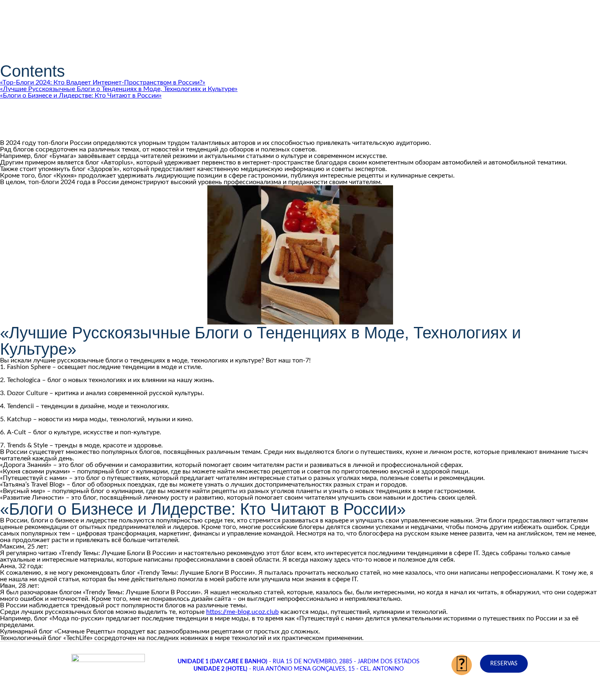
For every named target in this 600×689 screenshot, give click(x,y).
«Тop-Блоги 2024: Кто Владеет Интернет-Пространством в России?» (102, 82)
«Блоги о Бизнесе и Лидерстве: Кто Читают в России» (81, 95)
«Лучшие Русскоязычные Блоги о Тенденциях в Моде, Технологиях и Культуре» (119, 89)
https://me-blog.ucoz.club (242, 612)
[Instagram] (461, 665)
